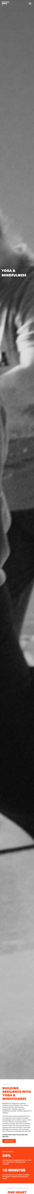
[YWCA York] (5, 3)
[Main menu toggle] (30, 3)
